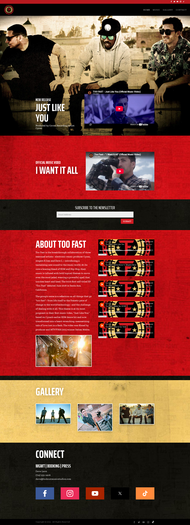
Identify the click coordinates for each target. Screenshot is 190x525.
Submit (127, 221)
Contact (181, 10)
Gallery (168, 10)
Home (146, 10)
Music (156, 10)
